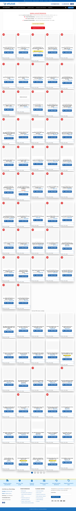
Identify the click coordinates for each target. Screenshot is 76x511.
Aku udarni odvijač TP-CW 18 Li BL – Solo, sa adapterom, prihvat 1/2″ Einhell (23, 187)
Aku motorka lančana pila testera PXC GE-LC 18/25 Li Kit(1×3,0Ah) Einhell (67, 105)
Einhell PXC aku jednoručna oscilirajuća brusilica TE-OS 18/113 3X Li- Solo (67, 244)
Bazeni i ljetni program (19, 7)
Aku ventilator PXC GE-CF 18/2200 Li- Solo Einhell (67, 433)
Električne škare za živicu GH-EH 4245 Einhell (53, 217)
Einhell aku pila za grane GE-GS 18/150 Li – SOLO (9, 105)
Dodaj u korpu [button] (10, 52)
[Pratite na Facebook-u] (71, 4)
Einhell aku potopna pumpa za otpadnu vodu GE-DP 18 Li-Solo (38, 243)
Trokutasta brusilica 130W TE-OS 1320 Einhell (38, 133)
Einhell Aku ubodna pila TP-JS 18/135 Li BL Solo (67, 48)
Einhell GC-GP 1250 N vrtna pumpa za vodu (38, 105)
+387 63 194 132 (7, 491)
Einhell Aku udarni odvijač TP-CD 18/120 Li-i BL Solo (52, 381)
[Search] (19, 5)
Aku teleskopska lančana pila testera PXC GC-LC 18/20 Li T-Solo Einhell (23, 381)
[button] (7, 7)
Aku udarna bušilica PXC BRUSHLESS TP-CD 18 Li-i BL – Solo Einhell (8, 187)
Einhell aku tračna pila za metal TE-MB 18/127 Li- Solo (52, 459)
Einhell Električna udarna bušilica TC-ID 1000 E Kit (52, 48)
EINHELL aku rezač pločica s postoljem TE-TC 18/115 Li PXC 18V (38, 459)
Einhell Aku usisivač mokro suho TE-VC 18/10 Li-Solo (53, 327)
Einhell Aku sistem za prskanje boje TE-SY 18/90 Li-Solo (23, 299)
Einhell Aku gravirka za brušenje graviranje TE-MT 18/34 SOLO (53, 271)
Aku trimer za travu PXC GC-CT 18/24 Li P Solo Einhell (8, 353)
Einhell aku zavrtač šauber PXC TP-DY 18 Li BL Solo (23, 353)
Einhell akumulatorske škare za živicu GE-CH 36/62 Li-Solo (52, 353)
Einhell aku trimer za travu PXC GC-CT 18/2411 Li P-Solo (38, 407)
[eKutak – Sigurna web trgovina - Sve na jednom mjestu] (9, 4)
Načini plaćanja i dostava (41, 496)
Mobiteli (50, 7)
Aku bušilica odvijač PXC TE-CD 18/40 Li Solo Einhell (9, 433)
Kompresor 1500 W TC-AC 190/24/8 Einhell (23, 133)
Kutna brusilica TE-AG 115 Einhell (67, 216)
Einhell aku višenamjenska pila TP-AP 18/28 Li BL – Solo (9, 48)
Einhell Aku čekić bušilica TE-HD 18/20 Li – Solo (23, 161)
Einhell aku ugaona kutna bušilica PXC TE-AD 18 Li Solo (9, 381)
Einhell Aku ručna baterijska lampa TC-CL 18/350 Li (52, 433)
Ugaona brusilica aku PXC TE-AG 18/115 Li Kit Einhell (23, 105)
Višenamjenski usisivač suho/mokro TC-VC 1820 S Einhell (23, 271)
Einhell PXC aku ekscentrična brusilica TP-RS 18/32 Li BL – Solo (53, 133)
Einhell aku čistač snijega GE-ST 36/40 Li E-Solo (23, 459)
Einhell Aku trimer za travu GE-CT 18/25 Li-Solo (38, 187)
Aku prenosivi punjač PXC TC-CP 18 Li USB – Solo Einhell (23, 327)
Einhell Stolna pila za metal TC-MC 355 (9, 78)
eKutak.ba (61, 488)
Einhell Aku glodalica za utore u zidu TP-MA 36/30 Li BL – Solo (67, 353)
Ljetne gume (30, 7)
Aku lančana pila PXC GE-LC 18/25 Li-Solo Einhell (67, 327)
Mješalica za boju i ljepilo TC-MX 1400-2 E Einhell (9, 161)
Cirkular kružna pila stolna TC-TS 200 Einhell (53, 78)
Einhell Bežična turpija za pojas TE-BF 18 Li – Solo (67, 459)
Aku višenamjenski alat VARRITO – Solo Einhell (38, 433)
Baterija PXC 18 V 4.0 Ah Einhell (38, 216)
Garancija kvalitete (39, 490)
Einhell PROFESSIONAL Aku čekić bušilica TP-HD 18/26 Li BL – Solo (38, 48)
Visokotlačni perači (41, 7)
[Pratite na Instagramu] (73, 4)
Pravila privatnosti (39, 497)
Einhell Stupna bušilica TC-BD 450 (53, 160)
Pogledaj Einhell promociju (38, 27)
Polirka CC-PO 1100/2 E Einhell (38, 160)
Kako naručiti (38, 492)
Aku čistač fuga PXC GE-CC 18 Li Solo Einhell (67, 407)
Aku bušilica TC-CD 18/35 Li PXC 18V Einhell (52, 187)
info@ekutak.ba (6, 493)
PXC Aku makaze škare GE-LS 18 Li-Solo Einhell (23, 48)
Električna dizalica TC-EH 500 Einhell (23, 78)
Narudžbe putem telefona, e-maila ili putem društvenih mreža (26, 494)
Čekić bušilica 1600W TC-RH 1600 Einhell (38, 271)
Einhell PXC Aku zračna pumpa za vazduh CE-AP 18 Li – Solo (23, 433)
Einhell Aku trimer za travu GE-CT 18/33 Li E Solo (23, 243)
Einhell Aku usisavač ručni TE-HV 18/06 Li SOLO (23, 217)
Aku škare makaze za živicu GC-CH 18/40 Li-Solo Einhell (67, 187)
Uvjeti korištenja (39, 499)
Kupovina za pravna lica (40, 494)
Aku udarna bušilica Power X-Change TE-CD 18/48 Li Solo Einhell (52, 105)
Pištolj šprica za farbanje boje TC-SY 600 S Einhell (38, 78)
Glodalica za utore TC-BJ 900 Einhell (9, 243)
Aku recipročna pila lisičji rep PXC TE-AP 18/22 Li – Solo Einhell (9, 217)
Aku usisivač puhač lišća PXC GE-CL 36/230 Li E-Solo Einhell (9, 407)
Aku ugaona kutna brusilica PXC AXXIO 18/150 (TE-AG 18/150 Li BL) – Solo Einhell (9, 133)
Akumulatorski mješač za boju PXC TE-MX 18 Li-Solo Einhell (67, 271)
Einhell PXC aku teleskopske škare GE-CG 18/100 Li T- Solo (67, 133)
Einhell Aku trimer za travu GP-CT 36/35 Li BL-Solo (9, 271)
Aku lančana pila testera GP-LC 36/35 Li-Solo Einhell (9, 299)
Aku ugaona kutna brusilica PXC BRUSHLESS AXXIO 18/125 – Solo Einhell (9, 327)
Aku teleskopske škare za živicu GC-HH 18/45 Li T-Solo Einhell (38, 353)
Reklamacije (23, 490)
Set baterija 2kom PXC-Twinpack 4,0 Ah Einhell (67, 161)
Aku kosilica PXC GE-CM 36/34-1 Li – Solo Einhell (52, 243)
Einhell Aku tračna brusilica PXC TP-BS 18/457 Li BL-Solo (38, 327)
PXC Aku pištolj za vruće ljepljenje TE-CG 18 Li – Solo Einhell (9, 459)
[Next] (44, 472)
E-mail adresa (53, 492)
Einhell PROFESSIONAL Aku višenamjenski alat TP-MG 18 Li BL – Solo (67, 78)
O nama (37, 501)
